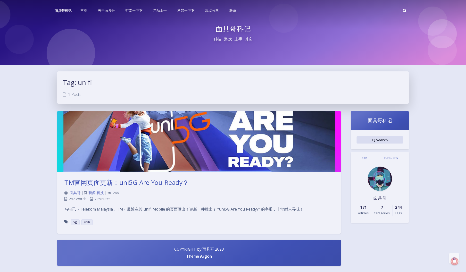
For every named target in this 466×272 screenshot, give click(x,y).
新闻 (92, 192)
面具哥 (75, 192)
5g (75, 222)
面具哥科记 (63, 10)
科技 (100, 192)
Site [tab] (364, 157)
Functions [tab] (391, 157)
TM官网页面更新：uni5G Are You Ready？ (126, 182)
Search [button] (381, 140)
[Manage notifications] (454, 261)
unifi (87, 222)
